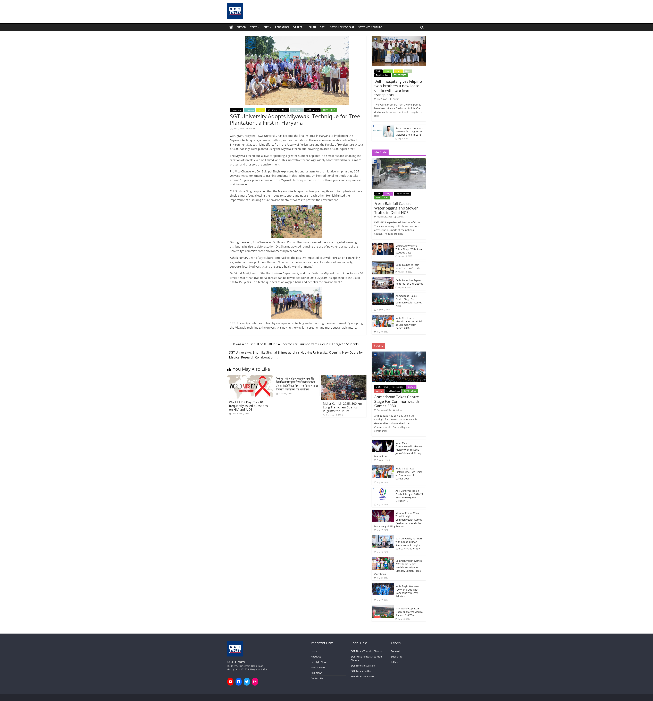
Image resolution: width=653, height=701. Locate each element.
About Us (316, 656)
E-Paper (298, 27)
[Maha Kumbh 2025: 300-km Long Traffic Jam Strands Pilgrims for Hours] (343, 377)
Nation (241, 27)
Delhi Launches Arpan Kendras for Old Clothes (409, 282)
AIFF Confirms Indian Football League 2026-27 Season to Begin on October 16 (409, 495)
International (398, 386)
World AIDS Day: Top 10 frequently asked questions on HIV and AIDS (248, 405)
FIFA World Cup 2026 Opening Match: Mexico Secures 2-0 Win (409, 612)
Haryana (250, 110)
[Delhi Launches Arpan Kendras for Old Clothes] (383, 278)
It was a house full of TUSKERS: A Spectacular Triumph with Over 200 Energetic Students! (294, 344)
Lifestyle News (319, 662)
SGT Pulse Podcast (342, 27)
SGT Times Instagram (363, 665)
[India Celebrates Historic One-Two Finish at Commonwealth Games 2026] (383, 316)
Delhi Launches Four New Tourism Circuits (408, 266)
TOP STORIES (329, 110)
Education (282, 27)
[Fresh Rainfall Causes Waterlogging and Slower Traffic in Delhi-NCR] (399, 160)
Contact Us (317, 678)
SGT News (316, 672)
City (266, 27)
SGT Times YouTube (370, 27)
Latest (261, 110)
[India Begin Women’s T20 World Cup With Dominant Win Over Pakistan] (383, 584)
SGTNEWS (296, 110)
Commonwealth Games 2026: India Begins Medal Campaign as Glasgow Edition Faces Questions (398, 567)
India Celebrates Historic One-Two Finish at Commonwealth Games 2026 (409, 323)
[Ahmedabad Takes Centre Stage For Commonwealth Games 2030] (383, 294)
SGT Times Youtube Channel (367, 651)
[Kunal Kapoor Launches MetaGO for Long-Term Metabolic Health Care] (383, 126)
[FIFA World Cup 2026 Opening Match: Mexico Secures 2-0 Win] (383, 607)
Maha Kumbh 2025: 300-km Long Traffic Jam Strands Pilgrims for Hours (342, 407)
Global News (382, 386)
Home (314, 651)
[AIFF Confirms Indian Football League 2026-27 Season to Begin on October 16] (383, 489)
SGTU (323, 27)
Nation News (318, 667)
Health (311, 27)
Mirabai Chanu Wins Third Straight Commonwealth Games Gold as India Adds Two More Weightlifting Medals (398, 519)
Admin (252, 128)
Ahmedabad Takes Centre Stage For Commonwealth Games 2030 (409, 301)
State (253, 27)
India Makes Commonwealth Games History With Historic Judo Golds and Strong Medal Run (398, 449)
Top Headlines (312, 110)
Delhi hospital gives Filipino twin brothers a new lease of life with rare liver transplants (398, 88)
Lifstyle (388, 193)
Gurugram (236, 110)
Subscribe (396, 656)
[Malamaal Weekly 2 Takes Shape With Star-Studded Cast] (383, 244)
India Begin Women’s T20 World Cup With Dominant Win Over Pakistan (407, 591)
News (408, 71)
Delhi (378, 71)
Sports (379, 390)
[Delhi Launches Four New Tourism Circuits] (383, 263)
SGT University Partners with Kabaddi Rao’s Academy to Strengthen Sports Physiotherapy (409, 543)
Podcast (395, 651)
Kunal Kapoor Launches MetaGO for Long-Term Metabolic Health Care (409, 131)
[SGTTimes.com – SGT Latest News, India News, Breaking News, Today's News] (231, 27)
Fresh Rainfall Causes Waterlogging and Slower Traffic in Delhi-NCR (396, 208)
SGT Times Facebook (362, 676)
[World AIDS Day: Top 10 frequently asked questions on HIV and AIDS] (250, 377)
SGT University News (277, 110)
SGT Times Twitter (361, 671)
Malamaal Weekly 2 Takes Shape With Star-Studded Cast (409, 249)
